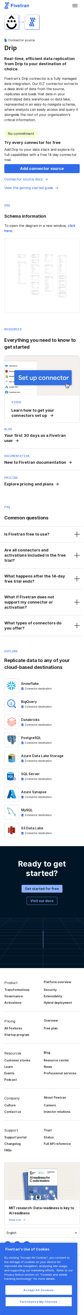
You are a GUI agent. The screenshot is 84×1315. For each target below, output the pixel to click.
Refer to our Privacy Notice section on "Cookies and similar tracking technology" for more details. (38, 1274)
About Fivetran (55, 1097)
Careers (50, 1105)
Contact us (12, 1111)
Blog (47, 1052)
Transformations (17, 990)
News (48, 1067)
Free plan (51, 1028)
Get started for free (42, 889)
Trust (48, 1130)
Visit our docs (41, 901)
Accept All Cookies (38, 1290)
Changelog (12, 1144)
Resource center (56, 1060)
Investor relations (57, 1111)
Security (50, 990)
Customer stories (17, 1060)
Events (9, 1073)
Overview (51, 1020)
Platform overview (57, 982)
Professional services (60, 1073)
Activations (13, 1002)
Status (49, 1137)
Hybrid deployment (58, 1002)
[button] (75, 5)
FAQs (8, 1150)
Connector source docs (23, 179)
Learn (8, 1067)
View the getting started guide (28, 188)
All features (13, 1028)
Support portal (15, 1137)
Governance (13, 996)
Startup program (16, 1034)
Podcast (10, 1079)
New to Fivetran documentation (35, 462)
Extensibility (53, 996)
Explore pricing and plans (28, 484)
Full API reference (57, 1144)
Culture (10, 1105)
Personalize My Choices (38, 1301)
